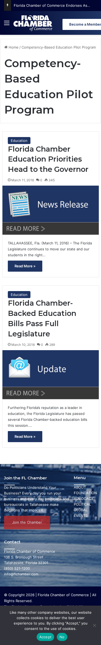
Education (19, 140)
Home (13, 47)
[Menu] (6, 25)
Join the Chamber (27, 522)
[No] (94, 625)
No (62, 637)
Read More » (25, 266)
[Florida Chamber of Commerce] (33, 23)
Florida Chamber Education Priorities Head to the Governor (48, 159)
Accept (45, 637)
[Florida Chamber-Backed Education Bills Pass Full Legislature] (50, 374)
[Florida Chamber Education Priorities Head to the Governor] (50, 210)
